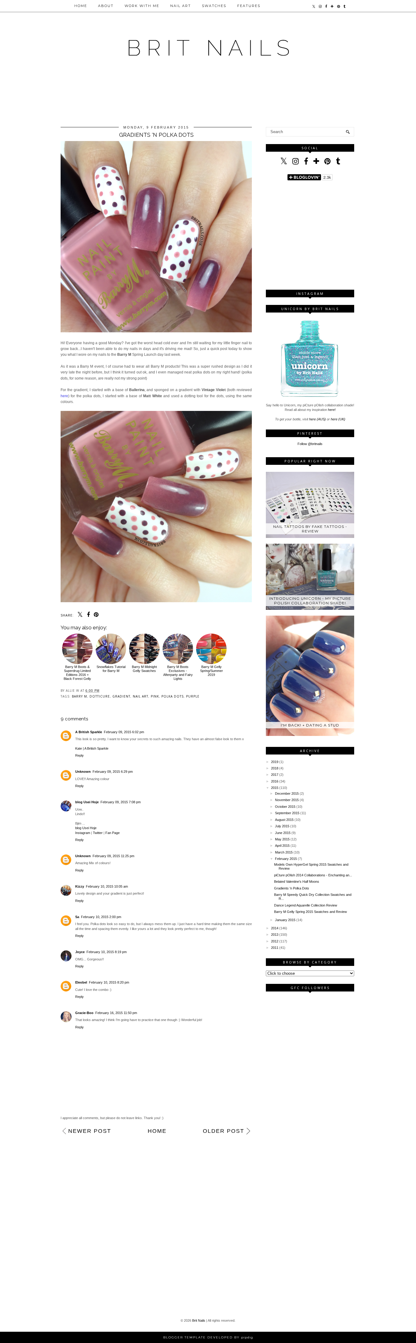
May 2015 (282, 839)
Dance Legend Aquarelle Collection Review (305, 905)
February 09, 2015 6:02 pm (124, 732)
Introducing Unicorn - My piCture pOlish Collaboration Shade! (310, 600)
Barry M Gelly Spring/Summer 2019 (211, 671)
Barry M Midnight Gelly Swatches (144, 669)
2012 (274, 941)
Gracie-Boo (84, 1013)
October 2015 (285, 806)
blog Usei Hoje (87, 802)
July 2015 (282, 826)
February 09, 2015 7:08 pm (120, 802)
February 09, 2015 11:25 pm (113, 856)
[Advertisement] (208, 98)
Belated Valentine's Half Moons (296, 881)
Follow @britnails (310, 444)
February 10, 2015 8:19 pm (106, 952)
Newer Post (89, 1131)
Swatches (214, 6)
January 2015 (285, 920)
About (106, 6)
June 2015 (283, 833)
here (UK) (338, 419)
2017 (274, 774)
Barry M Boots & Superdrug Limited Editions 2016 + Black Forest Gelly (77, 673)
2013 (274, 934)
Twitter (98, 833)
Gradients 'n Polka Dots (291, 888)
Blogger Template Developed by (208, 1337)
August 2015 (284, 820)
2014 (274, 928)
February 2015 (286, 859)
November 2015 (287, 800)
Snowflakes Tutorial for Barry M (111, 669)
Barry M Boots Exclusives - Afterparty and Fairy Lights (178, 673)
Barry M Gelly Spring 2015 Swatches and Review (310, 912)
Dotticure (100, 696)
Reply (79, 755)
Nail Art (180, 6)
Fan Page (112, 833)
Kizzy (79, 886)
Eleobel (81, 982)
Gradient (121, 696)
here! (332, 410)
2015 (274, 788)
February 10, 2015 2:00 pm (101, 917)
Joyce (80, 952)
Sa (77, 917)
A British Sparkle (88, 732)
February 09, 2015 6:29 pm (113, 771)
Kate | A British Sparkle (91, 748)
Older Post (223, 1131)
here (64, 396)
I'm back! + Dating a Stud (310, 725)
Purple (192, 696)
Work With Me (142, 6)
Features (248, 6)
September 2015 (287, 813)
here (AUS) (317, 419)
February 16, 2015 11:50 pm (116, 1013)
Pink (155, 696)
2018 (274, 768)
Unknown (83, 771)
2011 (274, 947)
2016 (274, 781)
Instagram (82, 833)
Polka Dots (172, 696)
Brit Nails (198, 1320)
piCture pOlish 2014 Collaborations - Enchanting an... (313, 875)
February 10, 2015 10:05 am (107, 886)
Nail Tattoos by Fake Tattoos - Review (310, 528)
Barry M (79, 696)
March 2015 (284, 852)
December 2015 (287, 793)
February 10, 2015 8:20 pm (109, 982)
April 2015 (282, 845)
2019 (274, 762)
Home (80, 6)
